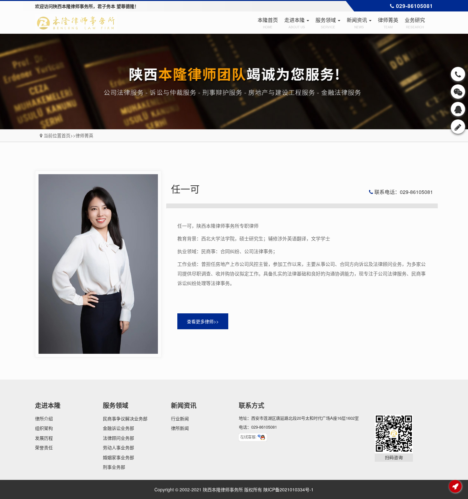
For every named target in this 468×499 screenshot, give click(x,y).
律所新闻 (180, 428)
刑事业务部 (114, 467)
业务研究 (415, 22)
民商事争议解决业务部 (125, 418)
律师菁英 (388, 22)
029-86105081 (416, 6)
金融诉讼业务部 (118, 428)
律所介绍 (44, 418)
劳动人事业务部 (118, 447)
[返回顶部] (455, 486)
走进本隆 (295, 22)
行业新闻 (180, 418)
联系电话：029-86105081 (403, 192)
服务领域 (326, 22)
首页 (65, 135)
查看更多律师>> (203, 321)
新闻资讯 (357, 22)
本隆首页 (268, 22)
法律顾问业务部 (118, 438)
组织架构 (44, 428)
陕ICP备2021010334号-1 (288, 489)
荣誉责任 (44, 447)
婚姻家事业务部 (118, 457)
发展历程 (44, 438)
